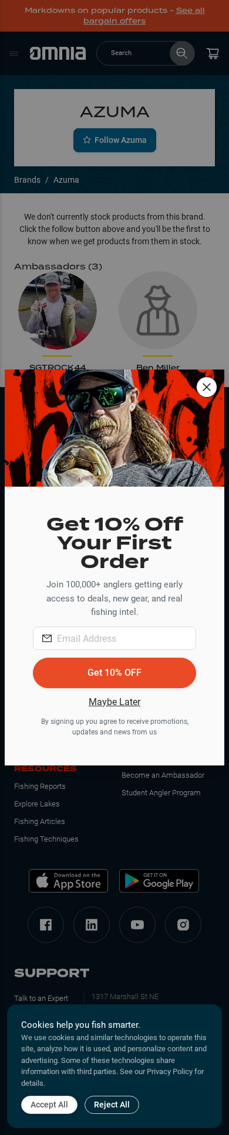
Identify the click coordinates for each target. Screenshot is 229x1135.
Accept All (49, 1104)
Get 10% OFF (114, 672)
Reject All (112, 1104)
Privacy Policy (170, 1071)
